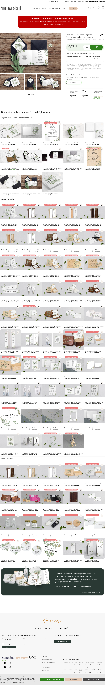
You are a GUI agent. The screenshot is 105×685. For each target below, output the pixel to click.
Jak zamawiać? (46, 667)
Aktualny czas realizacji (48, 662)
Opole (64, 669)
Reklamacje (45, 670)
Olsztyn (87, 667)
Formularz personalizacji (92, 56)
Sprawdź (4, 660)
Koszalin (76, 672)
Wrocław (81, 662)
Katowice (81, 664)
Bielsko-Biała (81, 669)
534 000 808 (66, 1)
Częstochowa (93, 664)
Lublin (70, 664)
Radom (99, 664)
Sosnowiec (65, 667)
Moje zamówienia (47, 659)
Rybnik (99, 669)
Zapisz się (9, 647)
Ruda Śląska (93, 669)
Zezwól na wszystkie (52, 679)
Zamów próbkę (96, 59)
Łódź (75, 662)
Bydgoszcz (65, 664)
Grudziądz (87, 672)
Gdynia (86, 664)
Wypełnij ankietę (62, 641)
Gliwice (70, 669)
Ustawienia (73, 679)
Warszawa (65, 662)
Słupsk (99, 672)
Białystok (76, 664)
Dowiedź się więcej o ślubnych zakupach (91, 592)
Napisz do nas (69, 576)
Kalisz (69, 672)
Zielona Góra (93, 667)
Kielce (75, 667)
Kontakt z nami (46, 665)
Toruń (70, 667)
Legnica (81, 672)
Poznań (87, 662)
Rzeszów (81, 667)
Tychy (98, 667)
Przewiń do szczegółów (74, 56)
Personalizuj (73, 82)
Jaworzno (92, 672)
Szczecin (99, 662)
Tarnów (65, 672)
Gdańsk (92, 662)
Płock (75, 669)
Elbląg (86, 669)
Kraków (70, 662)
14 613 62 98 (73, 1)
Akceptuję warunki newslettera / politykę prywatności (19, 644)
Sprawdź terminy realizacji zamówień (53, 24)
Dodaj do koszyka (96, 47)
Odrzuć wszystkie (94, 679)
